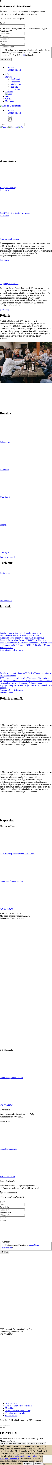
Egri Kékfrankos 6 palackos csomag (15, 213)
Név (2, 1202)
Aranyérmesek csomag (9, 239)
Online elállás (11, 1415)
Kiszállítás (9, 1408)
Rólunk (8, 74)
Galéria (8, 99)
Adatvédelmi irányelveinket (26, 1456)
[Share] (4, 1425)
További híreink (6, 693)
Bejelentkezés (15, 106)
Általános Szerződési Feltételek (18, 1406)
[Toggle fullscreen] (6, 1425)
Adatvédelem (11, 1403)
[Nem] (44, 1464)
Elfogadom (28, 1464)
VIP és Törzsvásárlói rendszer (17, 1410)
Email (2, 23)
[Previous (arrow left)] (1, 1427)
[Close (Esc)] (1, 1425)
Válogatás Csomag (8, 187)
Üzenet (3, 1218)
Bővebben (4, 190)
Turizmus (9, 91)
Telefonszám (5, 1212)
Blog (7, 96)
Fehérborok (15, 79)
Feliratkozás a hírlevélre (15, 1413)
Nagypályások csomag (9, 283)
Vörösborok (16, 84)
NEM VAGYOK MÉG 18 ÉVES (13, 1444)
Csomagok (15, 89)
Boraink (8, 77)
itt (24, 55)
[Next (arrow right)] (4, 1427)
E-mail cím (5, 1207)
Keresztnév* (6, 36)
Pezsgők (14, 86)
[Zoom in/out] (9, 1425)
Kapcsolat (9, 101)
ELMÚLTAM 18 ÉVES (36, 1444)
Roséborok (15, 82)
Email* (3, 41)
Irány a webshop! (7, 557)
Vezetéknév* (6, 31)
